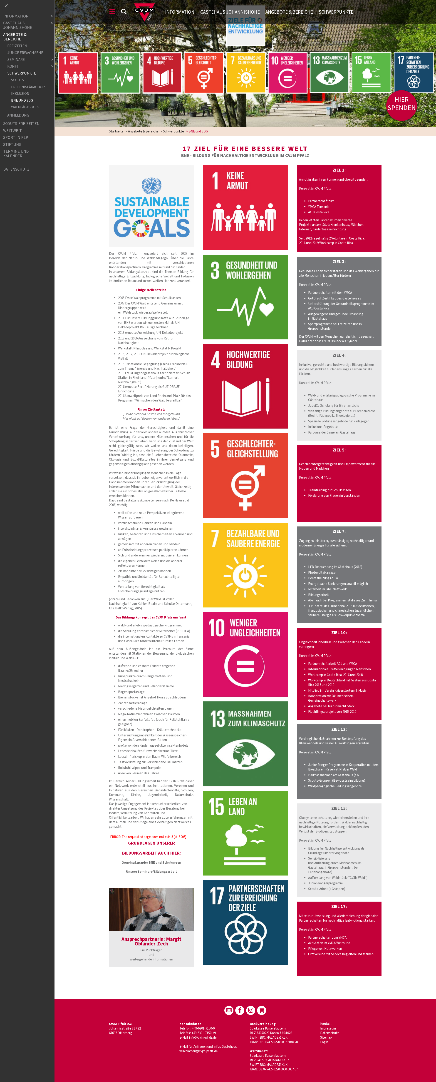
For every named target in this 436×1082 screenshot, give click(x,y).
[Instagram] (250, 1010)
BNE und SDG (22, 100)
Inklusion (20, 93)
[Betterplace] (261, 1010)
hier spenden (402, 104)
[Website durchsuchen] (123, 12)
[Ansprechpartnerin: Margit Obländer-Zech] (151, 909)
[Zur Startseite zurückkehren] (144, 5)
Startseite (116, 131)
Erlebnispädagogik (28, 87)
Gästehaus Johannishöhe (230, 12)
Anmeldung (18, 115)
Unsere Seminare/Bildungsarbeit (151, 871)
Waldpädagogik (25, 107)
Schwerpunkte (336, 12)
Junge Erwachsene (25, 52)
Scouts (17, 80)
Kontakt (326, 1024)
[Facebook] (239, 1010)
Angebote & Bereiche (289, 12)
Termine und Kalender (16, 154)
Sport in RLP (15, 137)
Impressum (328, 1028)
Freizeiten (17, 46)
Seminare (16, 59)
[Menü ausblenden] (6, 6)
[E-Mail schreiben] (228, 1010)
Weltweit (12, 130)
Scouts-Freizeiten (21, 123)
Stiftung (12, 144)
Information (179, 12)
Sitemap (326, 1037)
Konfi (12, 66)
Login (324, 1042)
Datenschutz (329, 1033)
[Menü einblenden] (112, 12)
